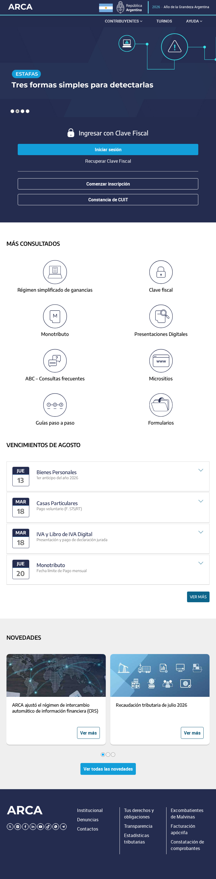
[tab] (108, 476)
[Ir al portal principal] (20, 6)
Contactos (87, 829)
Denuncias (87, 819)
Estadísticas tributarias (136, 838)
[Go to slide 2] (108, 754)
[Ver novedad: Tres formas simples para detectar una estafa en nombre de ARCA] (108, 72)
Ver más (198, 596)
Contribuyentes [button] (122, 21)
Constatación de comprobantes (187, 845)
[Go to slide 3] (113, 754)
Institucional (90, 810)
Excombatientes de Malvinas (187, 813)
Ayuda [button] (193, 21)
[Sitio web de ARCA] (25, 810)
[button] (108, 476)
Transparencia (138, 826)
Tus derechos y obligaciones (139, 813)
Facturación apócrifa (183, 829)
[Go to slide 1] (103, 754)
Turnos (164, 21)
